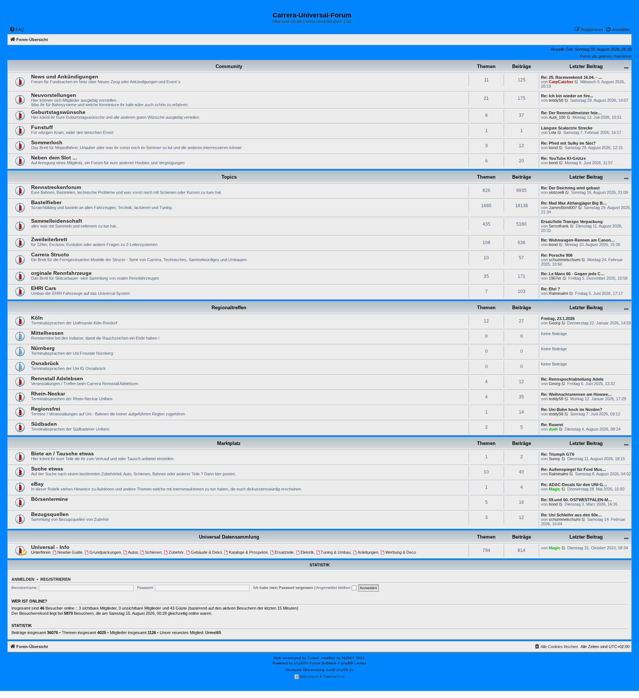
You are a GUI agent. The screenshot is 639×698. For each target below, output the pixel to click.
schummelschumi (564, 259)
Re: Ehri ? (550, 289)
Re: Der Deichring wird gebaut (570, 188)
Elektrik (307, 552)
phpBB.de (345, 670)
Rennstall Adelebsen (57, 378)
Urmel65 (213, 632)
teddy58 (556, 100)
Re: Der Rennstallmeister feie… (571, 113)
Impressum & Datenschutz (322, 676)
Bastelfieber (46, 202)
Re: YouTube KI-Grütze (563, 158)
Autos (133, 552)
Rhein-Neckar (48, 394)
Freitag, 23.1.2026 (558, 318)
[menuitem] (16, 29)
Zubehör (176, 552)
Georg (554, 323)
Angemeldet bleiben (334, 588)
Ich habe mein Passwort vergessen (283, 588)
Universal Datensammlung (229, 537)
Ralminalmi (558, 293)
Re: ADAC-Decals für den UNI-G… (574, 484)
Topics (229, 177)
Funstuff (42, 127)
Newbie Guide (69, 552)
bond (553, 147)
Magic (554, 489)
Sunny (554, 458)
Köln (37, 318)
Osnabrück (45, 363)
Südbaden (44, 424)
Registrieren (55, 579)
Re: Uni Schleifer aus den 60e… (571, 515)
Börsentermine (49, 499)
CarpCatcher (561, 82)
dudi (553, 429)
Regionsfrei (45, 409)
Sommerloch (46, 142)
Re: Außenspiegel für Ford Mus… (573, 469)
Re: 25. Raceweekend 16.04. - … (571, 77)
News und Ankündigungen (64, 77)
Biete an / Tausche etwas (62, 453)
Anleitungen (368, 552)
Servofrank (559, 226)
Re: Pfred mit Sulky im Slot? (568, 143)
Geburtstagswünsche (58, 112)
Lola (552, 132)
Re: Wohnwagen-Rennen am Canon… (578, 240)
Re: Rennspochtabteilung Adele (572, 379)
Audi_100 (557, 117)
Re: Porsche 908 (556, 255)
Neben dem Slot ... (54, 158)
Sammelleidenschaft (56, 221)
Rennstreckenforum (56, 187)
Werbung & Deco (400, 552)
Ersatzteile (284, 552)
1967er (555, 278)
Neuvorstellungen (53, 95)
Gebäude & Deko (206, 552)
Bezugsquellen (50, 514)
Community (229, 66)
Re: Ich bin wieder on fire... (567, 96)
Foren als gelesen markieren (606, 56)
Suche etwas (47, 469)
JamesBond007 (563, 207)
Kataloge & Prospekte (248, 552)
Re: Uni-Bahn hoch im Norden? (571, 409)
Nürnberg (43, 348)
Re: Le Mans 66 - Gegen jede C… (573, 274)
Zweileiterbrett (49, 239)
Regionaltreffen (229, 307)
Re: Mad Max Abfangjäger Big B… (574, 203)
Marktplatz (229, 443)
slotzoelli (556, 192)
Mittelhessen (47, 333)
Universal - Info (50, 547)
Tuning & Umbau (336, 552)
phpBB (300, 663)
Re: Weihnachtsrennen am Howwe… (576, 394)
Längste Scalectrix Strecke (566, 128)
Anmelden (22, 579)
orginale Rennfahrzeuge (61, 273)
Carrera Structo (50, 254)
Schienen (153, 552)
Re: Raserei (552, 424)
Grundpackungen (105, 552)
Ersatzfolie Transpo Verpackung (572, 221)
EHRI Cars (43, 288)
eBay (37, 484)
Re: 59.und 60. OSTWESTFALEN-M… (576, 500)
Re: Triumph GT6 (557, 454)
